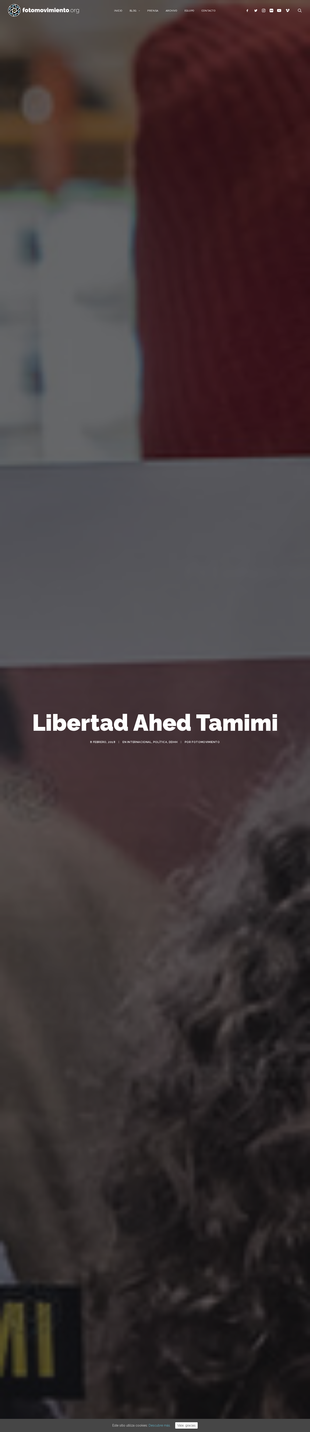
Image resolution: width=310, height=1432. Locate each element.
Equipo (189, 10)
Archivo (171, 10)
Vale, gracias (186, 1425)
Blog (133, 10)
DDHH (173, 742)
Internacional (139, 742)
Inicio (118, 10)
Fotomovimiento (206, 742)
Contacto (208, 10)
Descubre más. (160, 1425)
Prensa (152, 10)
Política (160, 742)
